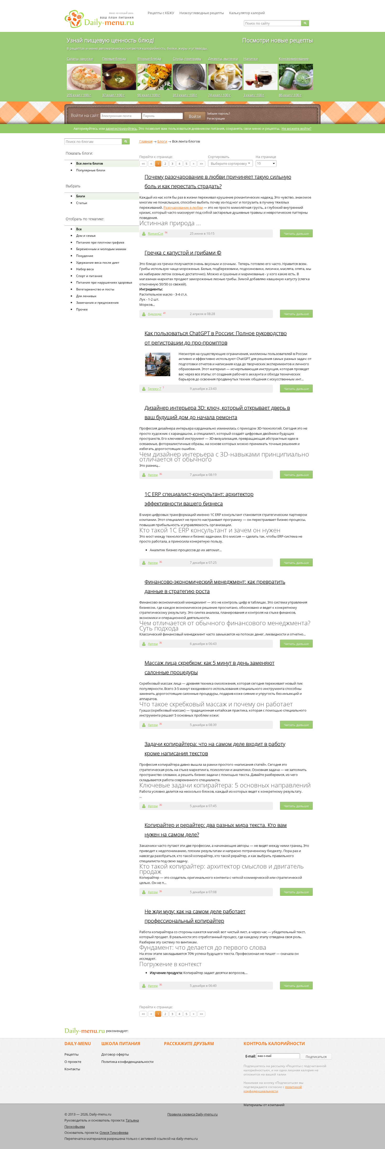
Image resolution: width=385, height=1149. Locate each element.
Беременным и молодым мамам (101, 249)
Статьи (81, 203)
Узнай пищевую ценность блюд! (110, 40)
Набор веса (85, 269)
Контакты (72, 1069)
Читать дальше (296, 233)
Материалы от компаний (264, 1104)
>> (201, 164)
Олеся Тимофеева (114, 1132)
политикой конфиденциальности (273, 1089)
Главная (145, 141)
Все (79, 229)
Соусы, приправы (187, 58)
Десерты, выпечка (223, 58)
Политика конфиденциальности (127, 1061)
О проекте (72, 1061)
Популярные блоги (90, 170)
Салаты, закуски (80, 58)
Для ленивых (86, 296)
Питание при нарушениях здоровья (104, 282)
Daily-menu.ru (102, 19)
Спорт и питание (89, 276)
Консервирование (294, 58)
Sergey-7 (154, 388)
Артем (153, 474)
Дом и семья (86, 235)
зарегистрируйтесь (121, 128)
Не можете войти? (296, 128)
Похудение (84, 256)
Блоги (80, 196)
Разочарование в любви (183, 207)
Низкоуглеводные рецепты (201, 12)
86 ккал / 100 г (290, 95)
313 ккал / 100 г (185, 95)
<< (143, 164)
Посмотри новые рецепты (277, 40)
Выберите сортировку (229, 163)
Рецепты (71, 1054)
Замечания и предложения (97, 302)
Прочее (82, 309)
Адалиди (155, 314)
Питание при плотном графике (100, 242)
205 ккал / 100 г (79, 95)
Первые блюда (114, 58)
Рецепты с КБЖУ (161, 12)
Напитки (251, 58)
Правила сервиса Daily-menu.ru (192, 1114)
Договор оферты (115, 1054)
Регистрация (216, 118)
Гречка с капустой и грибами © (183, 252)
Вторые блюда (149, 58)
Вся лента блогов (89, 163)
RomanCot (155, 233)
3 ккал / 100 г (254, 95)
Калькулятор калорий (247, 12)
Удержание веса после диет (97, 262)
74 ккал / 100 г (219, 95)
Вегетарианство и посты (95, 289)
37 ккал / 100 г (113, 95)
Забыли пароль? (218, 113)
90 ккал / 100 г (149, 95)
